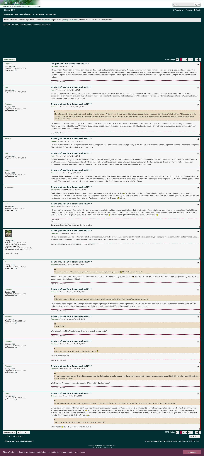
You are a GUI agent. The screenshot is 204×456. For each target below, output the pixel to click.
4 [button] (188, 60)
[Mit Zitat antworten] (198, 64)
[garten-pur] (21, 4)
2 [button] (183, 60)
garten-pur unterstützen (70, 20)
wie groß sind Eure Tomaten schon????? (20, 25)
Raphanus (8, 64)
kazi (6, 204)
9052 (13, 241)
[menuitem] (13, 10)
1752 (13, 66)
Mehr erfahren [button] (80, 452)
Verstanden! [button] (192, 452)
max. (6, 87)
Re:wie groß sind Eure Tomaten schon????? (71, 87)
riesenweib (9, 238)
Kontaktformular (47, 20)
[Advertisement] (102, 41)
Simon (7, 170)
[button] (177, 59)
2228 (13, 173)
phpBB (96, 445)
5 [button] (191, 60)
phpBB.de (109, 447)
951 (12, 206)
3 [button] (186, 60)
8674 (13, 90)
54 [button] (197, 60)
